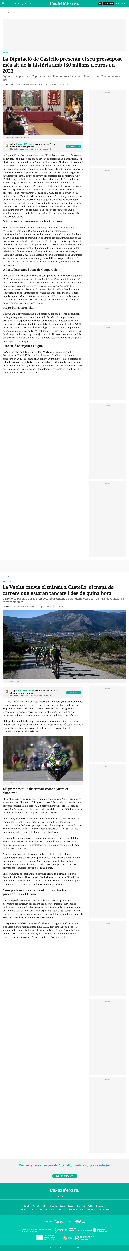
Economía (53, 1206)
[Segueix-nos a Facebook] (12, 3)
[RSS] (21, 3)
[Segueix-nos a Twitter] (15, 3)
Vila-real (36, 1206)
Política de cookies (76, 1210)
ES (30, 4)
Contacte (23, 1210)
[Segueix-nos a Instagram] (18, 3)
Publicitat (91, 1210)
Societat (71, 1206)
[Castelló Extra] (64, 1192)
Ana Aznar (6, 607)
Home (4, 12)
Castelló (7, 581)
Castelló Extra (8, 84)
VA (26, 4)
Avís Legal (44, 1210)
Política (90, 1206)
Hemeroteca (100, 1206)
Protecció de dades (58, 1210)
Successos (81, 1206)
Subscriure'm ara (64, 1176)
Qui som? (33, 1210)
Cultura (62, 1206)
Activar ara (72, 146)
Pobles (44, 1206)
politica (6, 53)
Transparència (104, 1210)
